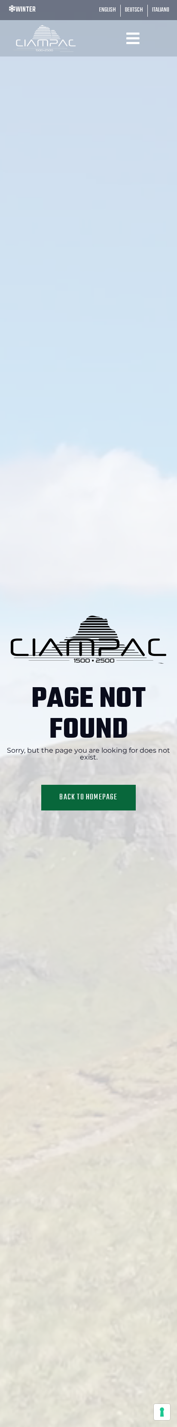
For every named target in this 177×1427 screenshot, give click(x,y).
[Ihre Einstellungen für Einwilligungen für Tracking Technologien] (162, 1412)
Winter (25, 9)
